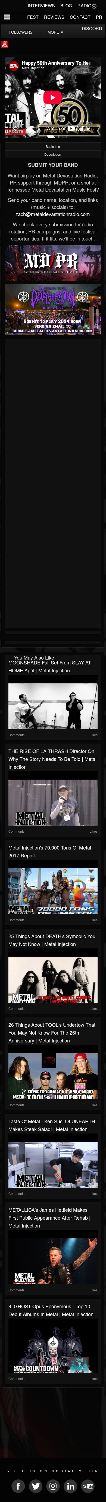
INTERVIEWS (41, 5)
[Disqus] (52, 413)
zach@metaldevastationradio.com (52, 213)
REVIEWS (54, 17)
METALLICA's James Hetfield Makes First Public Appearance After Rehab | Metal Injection (49, 1217)
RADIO (84, 5)
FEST (33, 17)
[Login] (94, 5)
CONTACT (80, 17)
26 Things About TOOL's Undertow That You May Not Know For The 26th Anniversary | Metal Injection (51, 1032)
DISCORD (92, 28)
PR (99, 17)
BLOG (66, 5)
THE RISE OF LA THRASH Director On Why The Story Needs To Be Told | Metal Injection (52, 758)
